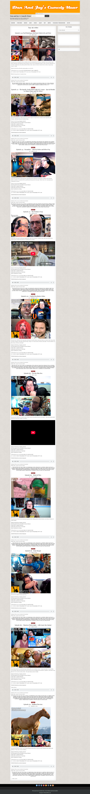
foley (26, 143)
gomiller (31, 143)
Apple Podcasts (19, 81)
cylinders (15, 696)
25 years (23, 141)
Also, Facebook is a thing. (16, 126)
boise (43, 141)
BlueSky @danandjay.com (24, 68)
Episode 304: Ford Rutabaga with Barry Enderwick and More (33, 33)
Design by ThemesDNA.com (45, 792)
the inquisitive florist (43, 84)
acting (33, 365)
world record (44, 144)
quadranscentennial (33, 206)
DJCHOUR (15, 121)
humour (37, 143)
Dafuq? (30, 23)
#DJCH (24, 121)
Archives (25, 23)
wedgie (40, 144)
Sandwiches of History (21, 84)
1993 (16, 141)
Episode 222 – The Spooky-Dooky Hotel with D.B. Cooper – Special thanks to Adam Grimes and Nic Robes (33, 90)
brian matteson (48, 141)
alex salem (39, 365)
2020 (21, 467)
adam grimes (34, 141)
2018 (20, 203)
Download (26, 80)
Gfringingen (51, 83)
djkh (24, 143)
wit (48, 84)
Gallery (40, 23)
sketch (27, 84)
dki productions (33, 697)
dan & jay (23, 142)
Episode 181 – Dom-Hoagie (33, 551)
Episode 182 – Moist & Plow (33, 475)
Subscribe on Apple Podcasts (17, 123)
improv (40, 143)
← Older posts (14, 778)
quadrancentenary (19, 469)
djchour (21, 143)
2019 (20, 365)
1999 (21, 695)
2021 (20, 141)
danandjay (40, 83)
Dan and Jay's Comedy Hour (20, 16)
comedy (24, 83)
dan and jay (27, 142)
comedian (52, 141)
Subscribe (13, 23)
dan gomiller (51, 142)
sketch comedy (31, 84)
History (68, 23)
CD (40, 467)
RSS (24, 81)
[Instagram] (41, 785)
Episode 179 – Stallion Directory (33, 704)
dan (37, 83)
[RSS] (53, 785)
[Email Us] (50, 785)
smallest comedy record (26, 470)
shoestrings (43, 469)
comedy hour (27, 83)
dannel (43, 83)
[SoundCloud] (46, 785)
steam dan (37, 84)
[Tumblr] (48, 785)
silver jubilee (43, 206)
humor (34, 143)
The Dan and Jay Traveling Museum (59, 23)
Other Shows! (19, 23)
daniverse (13, 143)
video (38, 144)
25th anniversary (28, 141)
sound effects (27, 144)
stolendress (32, 144)
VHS (36, 144)
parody (17, 206)
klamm (54, 143)
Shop (45, 23)
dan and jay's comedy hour (34, 142)
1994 (18, 141)
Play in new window (19, 80)
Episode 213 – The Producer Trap (33, 212)
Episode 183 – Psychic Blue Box (33, 373)
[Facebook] (39, 785)
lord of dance (50, 205)
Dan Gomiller (21, 122)
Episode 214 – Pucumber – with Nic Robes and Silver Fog (33, 149)
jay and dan (50, 143)
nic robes (14, 206)
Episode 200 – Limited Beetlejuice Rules (33, 296)
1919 (16, 695)
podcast (33, 31)
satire (39, 206)
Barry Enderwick (19, 83)
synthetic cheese (39, 470)
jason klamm (44, 143)
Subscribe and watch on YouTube (18, 125)
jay (47, 143)
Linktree (49, 23)
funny (48, 83)
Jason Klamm (28, 122)
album (37, 141)
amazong (40, 141)
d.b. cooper (17, 142)
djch (46, 83)
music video (45, 468)
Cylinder (34, 83)
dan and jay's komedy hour (44, 142)
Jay (30, 34)
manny (27, 367)
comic (32, 83)
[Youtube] (44, 785)
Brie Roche (46, 203)
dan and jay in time (30, 696)
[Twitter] (37, 785)
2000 (21, 288)
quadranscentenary (26, 206)
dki (28, 697)
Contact (35, 23)
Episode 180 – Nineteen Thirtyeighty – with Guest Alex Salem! (33, 625)
